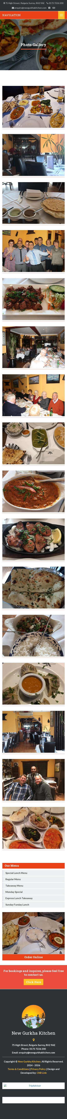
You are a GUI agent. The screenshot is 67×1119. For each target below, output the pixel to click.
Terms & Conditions (18, 1069)
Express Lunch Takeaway (19, 898)
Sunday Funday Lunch (17, 904)
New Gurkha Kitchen (29, 1061)
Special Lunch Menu (16, 873)
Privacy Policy (38, 1069)
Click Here (33, 982)
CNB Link (42, 1072)
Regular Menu (13, 879)
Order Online (33, 957)
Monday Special (14, 891)
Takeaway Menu (14, 885)
